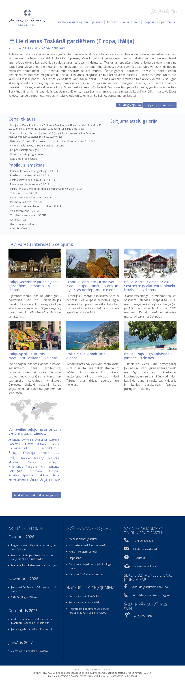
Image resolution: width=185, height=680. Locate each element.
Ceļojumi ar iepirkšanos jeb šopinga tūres (90, 566)
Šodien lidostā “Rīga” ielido (85, 596)
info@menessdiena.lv (145, 549)
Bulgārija (42, 444)
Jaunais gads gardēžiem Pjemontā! (31, 629)
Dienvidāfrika (48, 448)
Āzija (43, 480)
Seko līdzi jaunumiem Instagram (152, 595)
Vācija (55, 475)
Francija (29, 452)
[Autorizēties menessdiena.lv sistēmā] (174, 11)
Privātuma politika (145, 566)
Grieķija (43, 453)
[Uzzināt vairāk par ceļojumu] (34, 263)
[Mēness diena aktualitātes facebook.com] (160, 11)
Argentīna (14, 439)
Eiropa (106, 41)
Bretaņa (28, 444)
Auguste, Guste (143, 616)
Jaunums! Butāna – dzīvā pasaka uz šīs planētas (34, 589)
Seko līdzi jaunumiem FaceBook (150, 587)
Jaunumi (97, 22)
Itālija (125, 41)
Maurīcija (53, 458)
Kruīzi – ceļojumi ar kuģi (83, 551)
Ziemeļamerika (18, 480)
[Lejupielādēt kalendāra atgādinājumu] (12, 41)
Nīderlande (15, 467)
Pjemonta (53, 466)
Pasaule (31, 466)
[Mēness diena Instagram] (153, 11)
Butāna (55, 444)
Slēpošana (151, 22)
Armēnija (27, 439)
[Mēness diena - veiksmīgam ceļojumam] (27, 18)
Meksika (13, 462)
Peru (42, 466)
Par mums (168, 22)
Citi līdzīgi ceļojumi (129, 105)
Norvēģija (51, 462)
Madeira (26, 458)
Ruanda (53, 471)
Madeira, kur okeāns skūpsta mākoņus (34, 565)
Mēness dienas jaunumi (83, 539)
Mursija (32, 462)
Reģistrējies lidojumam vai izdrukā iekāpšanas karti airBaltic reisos (89, 610)
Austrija (41, 439)
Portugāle (15, 471)
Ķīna (57, 480)
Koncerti (112, 22)
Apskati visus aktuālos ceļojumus (36, 495)
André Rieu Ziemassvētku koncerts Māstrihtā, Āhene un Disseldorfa (31, 621)
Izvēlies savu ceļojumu (73, 22)
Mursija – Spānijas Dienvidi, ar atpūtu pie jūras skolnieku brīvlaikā (33, 557)
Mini (137, 22)
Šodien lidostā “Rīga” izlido (84, 602)
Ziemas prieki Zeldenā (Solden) (29, 651)
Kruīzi (126, 22)
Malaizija (39, 458)
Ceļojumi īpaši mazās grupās (86, 574)
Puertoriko (35, 471)
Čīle (51, 480)
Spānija (27, 475)
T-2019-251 (140, 557)
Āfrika (34, 480)
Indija (56, 453)
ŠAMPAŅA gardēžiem (24, 597)
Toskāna (42, 475)
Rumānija (14, 475)
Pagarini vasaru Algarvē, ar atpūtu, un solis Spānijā (33, 547)
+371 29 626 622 (143, 540)
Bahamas (14, 444)
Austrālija (54, 439)
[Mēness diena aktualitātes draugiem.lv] (167, 11)
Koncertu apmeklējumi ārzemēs (87, 545)
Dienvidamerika (18, 448)
